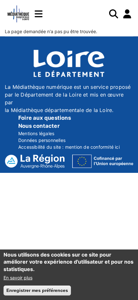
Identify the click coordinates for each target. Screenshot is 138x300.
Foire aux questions (44, 118)
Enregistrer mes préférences (37, 290)
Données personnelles (41, 140)
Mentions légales (36, 133)
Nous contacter (39, 126)
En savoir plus (18, 277)
